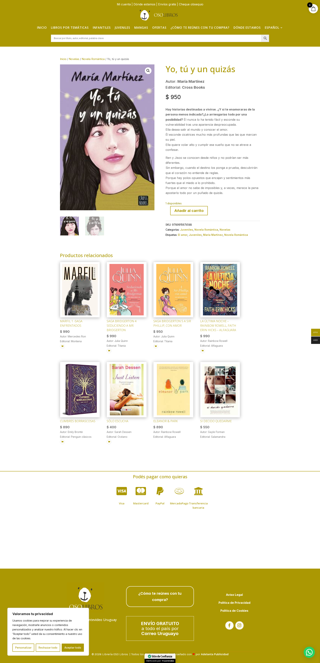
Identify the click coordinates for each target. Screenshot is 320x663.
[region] (48, 632)
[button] (148, 70)
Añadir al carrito (189, 210)
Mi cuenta (124, 4)
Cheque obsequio (191, 4)
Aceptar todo (72, 647)
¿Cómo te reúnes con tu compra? (200, 28)
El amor (182, 234)
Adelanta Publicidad (215, 654)
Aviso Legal (234, 595)
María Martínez (213, 234)
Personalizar (23, 647)
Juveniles (122, 28)
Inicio (42, 28)
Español (272, 28)
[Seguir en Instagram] (239, 625)
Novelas (74, 59)
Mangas (141, 28)
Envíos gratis (167, 4)
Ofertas (159, 28)
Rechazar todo (48, 647)
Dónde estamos (144, 4)
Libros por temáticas (70, 28)
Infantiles (102, 28)
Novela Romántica (93, 59)
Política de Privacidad (234, 603)
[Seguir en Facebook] (229, 625)
